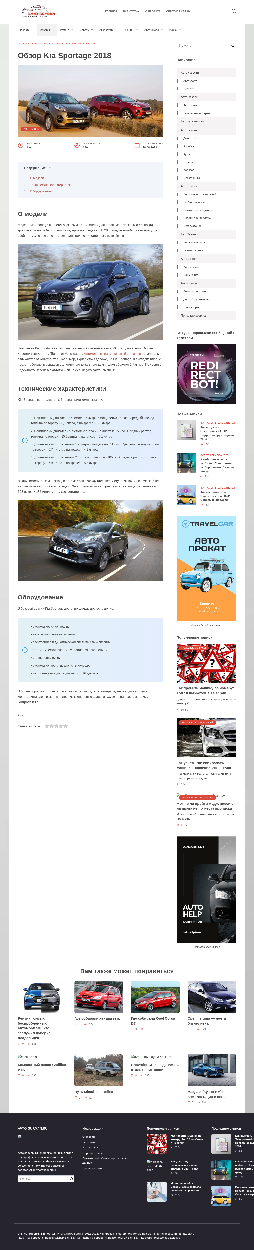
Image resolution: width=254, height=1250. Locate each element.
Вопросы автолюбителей (199, 194)
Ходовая (188, 169)
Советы (84, 29)
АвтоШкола (151, 29)
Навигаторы (191, 307)
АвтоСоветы (189, 186)
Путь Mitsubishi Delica (93, 1092)
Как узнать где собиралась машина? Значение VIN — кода (204, 765)
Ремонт (64, 29)
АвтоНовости (190, 72)
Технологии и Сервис (197, 113)
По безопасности (194, 202)
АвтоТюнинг (189, 234)
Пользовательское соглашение (160, 1237)
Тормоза (188, 162)
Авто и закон (191, 267)
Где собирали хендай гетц (97, 1018)
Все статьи (131, 11)
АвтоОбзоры (31, 129)
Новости (24, 29)
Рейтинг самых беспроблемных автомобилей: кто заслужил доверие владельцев (34, 1028)
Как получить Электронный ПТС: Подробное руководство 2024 (218, 433)
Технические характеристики (51, 185)
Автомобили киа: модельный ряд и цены (113, 353)
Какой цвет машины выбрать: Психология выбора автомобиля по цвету (217, 465)
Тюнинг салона (193, 250)
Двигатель (189, 138)
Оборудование (41, 191)
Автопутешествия (193, 121)
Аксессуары (107, 29)
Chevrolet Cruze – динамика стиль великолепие (155, 1067)
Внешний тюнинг (194, 242)
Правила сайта (92, 1168)
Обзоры (45, 29)
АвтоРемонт (189, 130)
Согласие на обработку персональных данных (107, 1237)
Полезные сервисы (194, 315)
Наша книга (190, 274)
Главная (111, 11)
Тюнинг (129, 29)
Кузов (186, 154)
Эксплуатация (192, 225)
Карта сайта (90, 1147)
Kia (22, 715)
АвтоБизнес (190, 105)
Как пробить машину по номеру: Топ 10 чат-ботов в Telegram (205, 690)
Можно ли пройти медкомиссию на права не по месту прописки (205, 806)
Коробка (188, 146)
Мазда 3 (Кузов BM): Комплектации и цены (207, 1094)
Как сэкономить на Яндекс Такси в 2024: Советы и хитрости (215, 495)
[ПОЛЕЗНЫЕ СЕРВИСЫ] (206, 662)
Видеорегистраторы (196, 291)
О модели (37, 178)
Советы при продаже (197, 218)
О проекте (152, 11)
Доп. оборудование (196, 299)
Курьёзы (188, 88)
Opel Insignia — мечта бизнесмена (207, 1020)
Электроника (191, 177)
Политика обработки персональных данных (105, 1160)
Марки (173, 29)
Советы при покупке (196, 210)
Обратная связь (178, 11)
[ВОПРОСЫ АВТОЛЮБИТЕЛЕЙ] (206, 737)
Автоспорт (190, 80)
